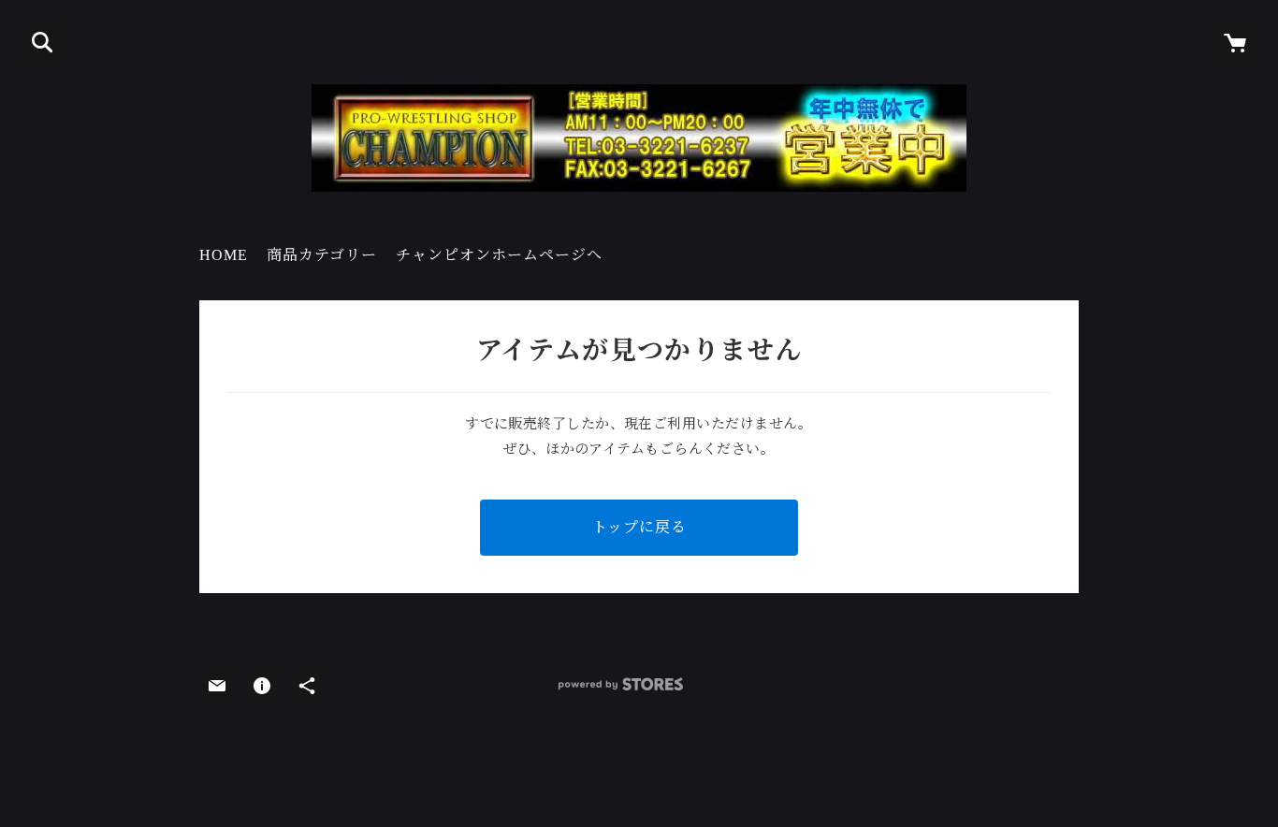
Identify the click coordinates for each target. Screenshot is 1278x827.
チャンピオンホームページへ (499, 255)
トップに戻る (639, 527)
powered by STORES (621, 684)
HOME (223, 255)
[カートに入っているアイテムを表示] (1236, 42)
